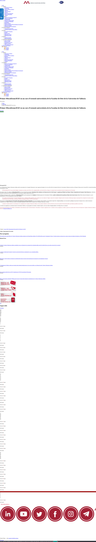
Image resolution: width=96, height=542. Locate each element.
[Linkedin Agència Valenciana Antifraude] (8, 521)
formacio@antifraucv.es (7, 208)
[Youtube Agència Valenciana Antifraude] (23, 521)
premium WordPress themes (13, 538)
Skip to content (2, 0)
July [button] (0, 303)
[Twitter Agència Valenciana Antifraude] (39, 521)
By (12, 229)
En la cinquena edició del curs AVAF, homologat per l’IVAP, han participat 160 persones (15, 272)
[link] (45, 2)
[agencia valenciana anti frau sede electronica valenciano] (8, 296)
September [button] (2, 308)
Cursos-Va (4, 104)
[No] (57, 541)
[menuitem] (49, 5)
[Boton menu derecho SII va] (8, 302)
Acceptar (55, 541)
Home (3, 103)
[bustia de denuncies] (8, 285)
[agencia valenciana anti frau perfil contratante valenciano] (8, 291)
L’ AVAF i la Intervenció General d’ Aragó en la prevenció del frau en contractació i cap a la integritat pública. (19, 251)
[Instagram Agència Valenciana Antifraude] (71, 521)
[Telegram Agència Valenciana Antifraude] (86, 521)
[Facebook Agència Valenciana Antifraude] (55, 521)
